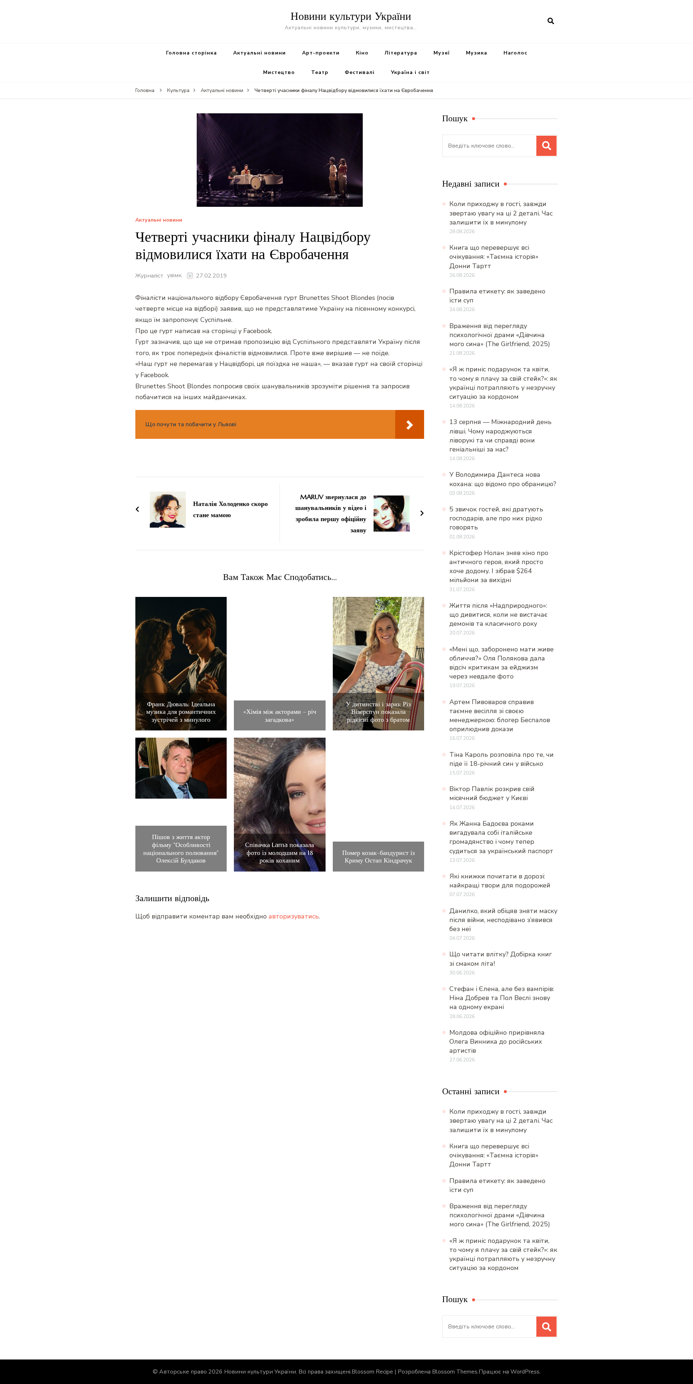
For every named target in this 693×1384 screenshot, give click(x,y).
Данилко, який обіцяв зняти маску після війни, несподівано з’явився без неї (503, 920)
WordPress (525, 1372)
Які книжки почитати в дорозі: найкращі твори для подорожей (499, 881)
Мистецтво (279, 72)
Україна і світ (410, 72)
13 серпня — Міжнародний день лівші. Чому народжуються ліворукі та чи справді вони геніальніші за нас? (500, 436)
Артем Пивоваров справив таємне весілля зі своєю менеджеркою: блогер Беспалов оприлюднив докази (499, 716)
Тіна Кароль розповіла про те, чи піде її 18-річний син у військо (501, 759)
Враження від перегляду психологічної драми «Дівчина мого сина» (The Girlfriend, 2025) (499, 335)
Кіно (362, 52)
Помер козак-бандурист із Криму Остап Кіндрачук (378, 856)
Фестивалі (360, 72)
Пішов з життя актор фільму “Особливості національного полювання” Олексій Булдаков (181, 848)
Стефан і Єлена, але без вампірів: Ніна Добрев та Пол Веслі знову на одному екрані (501, 997)
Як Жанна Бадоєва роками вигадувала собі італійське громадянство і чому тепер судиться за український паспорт (501, 837)
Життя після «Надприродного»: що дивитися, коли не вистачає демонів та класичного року (498, 614)
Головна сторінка (191, 52)
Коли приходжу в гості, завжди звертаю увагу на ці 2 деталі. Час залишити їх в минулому (501, 213)
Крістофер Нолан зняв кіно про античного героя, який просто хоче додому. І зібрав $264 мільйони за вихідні (498, 567)
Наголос (515, 52)
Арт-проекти (321, 52)
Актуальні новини (259, 52)
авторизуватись (294, 916)
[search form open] (551, 21)
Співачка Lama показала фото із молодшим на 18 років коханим (279, 852)
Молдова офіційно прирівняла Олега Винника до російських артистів (497, 1041)
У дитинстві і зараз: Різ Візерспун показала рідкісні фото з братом (378, 712)
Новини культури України (351, 16)
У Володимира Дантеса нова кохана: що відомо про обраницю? (502, 479)
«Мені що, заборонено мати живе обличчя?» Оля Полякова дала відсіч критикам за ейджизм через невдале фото (501, 663)
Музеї (441, 52)
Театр (319, 72)
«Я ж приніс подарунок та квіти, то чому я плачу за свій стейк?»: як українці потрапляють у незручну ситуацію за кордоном (503, 383)
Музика (476, 52)
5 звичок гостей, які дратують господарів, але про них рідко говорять (496, 518)
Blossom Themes (455, 1372)
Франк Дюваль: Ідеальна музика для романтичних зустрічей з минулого (181, 712)
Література (401, 52)
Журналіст (149, 276)
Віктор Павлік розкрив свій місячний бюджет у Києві (492, 793)
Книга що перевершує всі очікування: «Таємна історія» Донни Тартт (494, 256)
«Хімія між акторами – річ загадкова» (279, 715)
